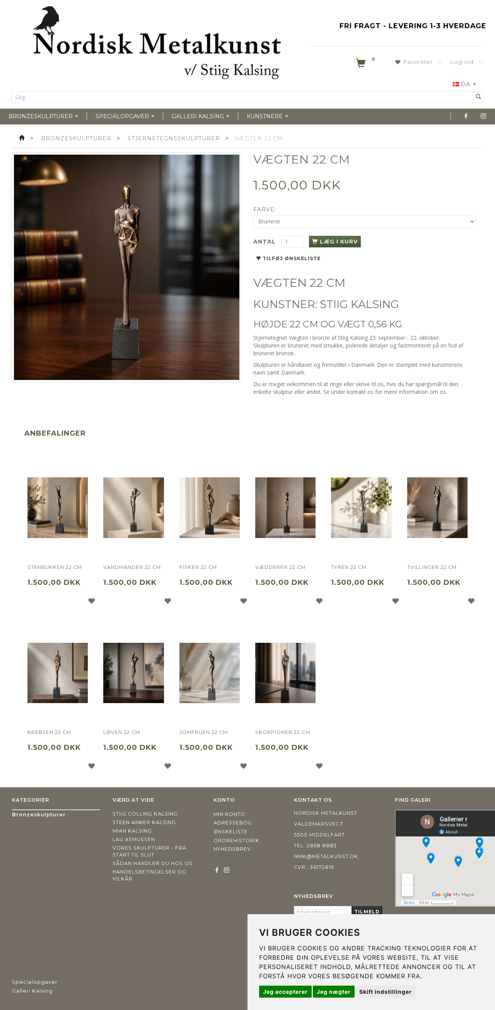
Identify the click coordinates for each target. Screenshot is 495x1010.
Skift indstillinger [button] (385, 991)
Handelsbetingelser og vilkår (149, 875)
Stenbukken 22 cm (54, 567)
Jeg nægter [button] (334, 991)
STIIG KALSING (359, 304)
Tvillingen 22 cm (432, 567)
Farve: (264, 209)
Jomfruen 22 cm (203, 732)
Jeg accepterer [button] (285, 991)
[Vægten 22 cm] (127, 267)
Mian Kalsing (132, 831)
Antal (265, 241)
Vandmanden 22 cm (132, 567)
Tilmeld (367, 912)
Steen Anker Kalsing (144, 822)
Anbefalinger (55, 433)
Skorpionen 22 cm (282, 732)
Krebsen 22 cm (49, 732)
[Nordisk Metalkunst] (157, 44)
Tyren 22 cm (349, 567)
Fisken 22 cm (198, 567)
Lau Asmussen (134, 839)
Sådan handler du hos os (153, 863)
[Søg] (478, 97)
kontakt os (360, 391)
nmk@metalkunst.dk (326, 856)
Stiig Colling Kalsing (145, 814)
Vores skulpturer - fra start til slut (149, 851)
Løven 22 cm (121, 732)
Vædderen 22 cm (280, 567)
